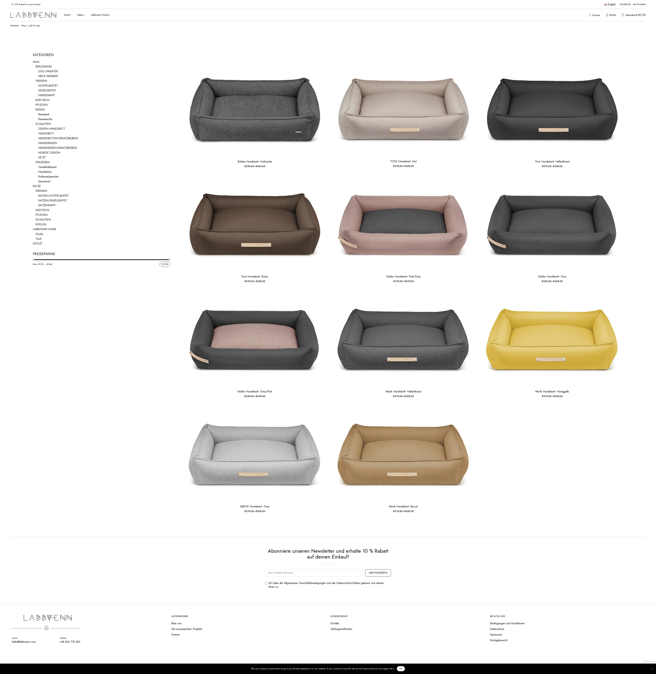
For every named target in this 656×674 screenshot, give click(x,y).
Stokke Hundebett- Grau (552, 276)
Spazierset (44, 181)
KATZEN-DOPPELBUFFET (53, 196)
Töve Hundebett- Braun (254, 276)
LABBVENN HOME (44, 229)
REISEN (40, 110)
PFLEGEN (41, 105)
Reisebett (43, 114)
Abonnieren (378, 573)
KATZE (37, 186)
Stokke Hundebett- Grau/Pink (254, 391)
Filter (165, 264)
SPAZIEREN (43, 162)
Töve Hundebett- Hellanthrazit (552, 162)
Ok (400, 668)
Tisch (39, 239)
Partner (175, 635)
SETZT (42, 157)
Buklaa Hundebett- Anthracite (255, 162)
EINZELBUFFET (47, 90)
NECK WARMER (48, 76)
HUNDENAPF (46, 95)
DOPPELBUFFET (48, 86)
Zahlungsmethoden (341, 629)
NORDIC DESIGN (49, 153)
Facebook (625, 4)
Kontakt (335, 623)
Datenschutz (497, 629)
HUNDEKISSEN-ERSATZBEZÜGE (57, 148)
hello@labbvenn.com (24, 642)
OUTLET (38, 244)
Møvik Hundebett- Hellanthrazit (403, 391)
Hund (36, 62)
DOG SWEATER (48, 71)
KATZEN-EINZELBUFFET (52, 200)
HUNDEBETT (46, 133)
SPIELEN (41, 224)
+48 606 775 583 (69, 642)
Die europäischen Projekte (186, 629)
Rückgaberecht (498, 640)
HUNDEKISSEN (47, 143)
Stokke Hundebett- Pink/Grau (403, 276)
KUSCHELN (42, 100)
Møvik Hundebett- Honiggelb (552, 391)
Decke (39, 234)
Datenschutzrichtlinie (348, 583)
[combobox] (596, 55)
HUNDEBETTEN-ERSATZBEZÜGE (58, 138)
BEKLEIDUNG (44, 67)
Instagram (639, 4)
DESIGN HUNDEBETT (51, 129)
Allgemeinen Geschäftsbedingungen (305, 583)
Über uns (176, 623)
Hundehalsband (47, 167)
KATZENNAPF (47, 205)
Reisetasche (45, 119)
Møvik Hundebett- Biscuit (403, 506)
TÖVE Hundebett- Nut (403, 161)
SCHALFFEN (43, 124)
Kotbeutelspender (48, 177)
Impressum (496, 635)
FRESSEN (41, 81)
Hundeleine (45, 172)
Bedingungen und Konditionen (507, 623)
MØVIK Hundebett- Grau (254, 506)
